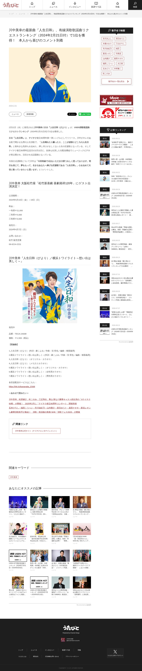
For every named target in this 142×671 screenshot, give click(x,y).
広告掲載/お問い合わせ (52, 656)
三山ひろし (120, 44)
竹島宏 (118, 53)
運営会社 (35, 656)
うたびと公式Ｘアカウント (115, 655)
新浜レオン (107, 53)
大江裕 (120, 63)
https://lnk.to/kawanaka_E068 (22, 387)
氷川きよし (107, 39)
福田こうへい (108, 63)
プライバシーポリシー (72, 656)
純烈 (117, 48)
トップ (11, 14)
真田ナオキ (118, 58)
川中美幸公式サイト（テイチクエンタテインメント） (36, 431)
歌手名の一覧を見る (116, 81)
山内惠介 (106, 58)
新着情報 (30, 114)
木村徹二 (117, 68)
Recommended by (81, 605)
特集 (79, 650)
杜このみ (106, 73)
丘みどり (106, 68)
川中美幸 (13, 477)
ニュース (22, 14)
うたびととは (22, 656)
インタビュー (49, 650)
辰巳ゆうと (120, 39)
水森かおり (107, 44)
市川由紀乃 (107, 48)
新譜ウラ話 (66, 650)
